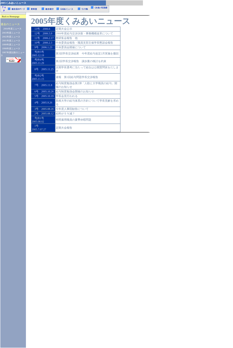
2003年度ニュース (11, 33)
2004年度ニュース (12, 29)
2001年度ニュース (11, 41)
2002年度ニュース (11, 37)
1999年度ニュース (11, 44)
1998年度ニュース (11, 48)
